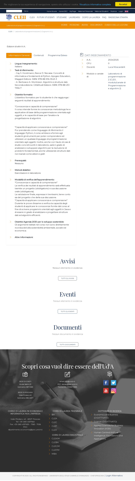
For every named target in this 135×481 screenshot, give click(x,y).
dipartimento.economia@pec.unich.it (25, 429)
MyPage (73, 11)
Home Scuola (52, 11)
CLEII (32, 17)
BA (53, 414)
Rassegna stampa (118, 17)
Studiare (62, 17)
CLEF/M (55, 450)
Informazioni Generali (19, 55)
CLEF (54, 426)
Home (64, 25)
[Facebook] (106, 382)
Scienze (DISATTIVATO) (105, 421)
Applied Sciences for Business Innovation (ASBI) (108, 427)
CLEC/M (56, 446)
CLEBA (55, 442)
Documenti (96, 25)
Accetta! (123, 4)
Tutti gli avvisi (67, 278)
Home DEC (63, 11)
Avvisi (85, 25)
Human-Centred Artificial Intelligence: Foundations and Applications (108, 435)
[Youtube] (106, 390)
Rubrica (114, 11)
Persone (74, 25)
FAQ (104, 17)
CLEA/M (56, 438)
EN (126, 11)
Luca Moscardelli (116, 67)
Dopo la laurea (91, 17)
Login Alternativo (114, 475)
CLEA (54, 418)
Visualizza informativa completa (95, 4)
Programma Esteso (57, 55)
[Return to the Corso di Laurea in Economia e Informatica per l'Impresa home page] (18, 17)
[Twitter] (113, 382)
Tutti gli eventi (67, 311)
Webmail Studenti (102, 11)
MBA (54, 454)
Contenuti (39, 55)
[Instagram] (113, 390)
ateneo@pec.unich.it (69, 384)
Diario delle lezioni (116, 25)
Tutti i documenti (67, 344)
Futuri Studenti (46, 17)
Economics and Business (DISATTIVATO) (106, 416)
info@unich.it (70, 381)
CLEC (54, 422)
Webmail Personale (85, 11)
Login (121, 11)
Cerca (26, 11)
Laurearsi (74, 17)
